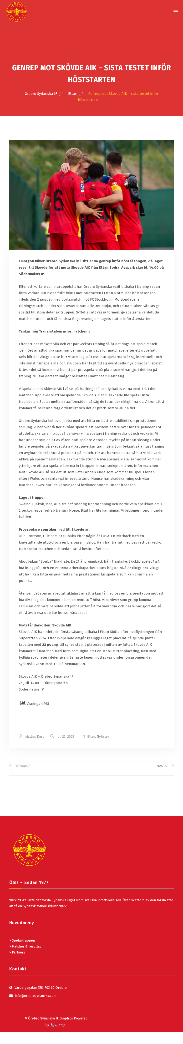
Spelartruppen (23, 940)
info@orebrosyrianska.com (35, 996)
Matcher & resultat (25, 946)
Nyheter (103, 737)
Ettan (91, 737)
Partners (17, 952)
